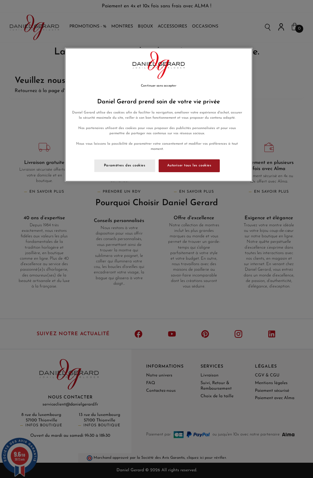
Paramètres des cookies (124, 165)
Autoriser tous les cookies (189, 165)
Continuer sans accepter (158, 85)
